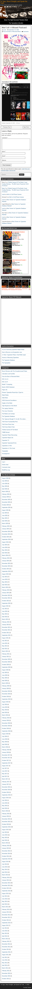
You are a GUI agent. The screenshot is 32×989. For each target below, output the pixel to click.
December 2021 (6, 627)
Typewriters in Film (7, 445)
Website (4, 160)
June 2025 (4, 515)
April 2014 (4, 872)
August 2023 (5, 574)
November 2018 (6, 725)
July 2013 (4, 896)
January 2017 (5, 784)
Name (4, 151)
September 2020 (6, 667)
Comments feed (6, 467)
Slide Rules (5, 397)
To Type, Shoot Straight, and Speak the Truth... (13, 2)
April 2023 (4, 584)
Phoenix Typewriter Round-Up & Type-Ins (12, 392)
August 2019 (5, 701)
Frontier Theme (27, 987)
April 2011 (4, 965)
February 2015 (5, 845)
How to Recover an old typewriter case (12, 352)
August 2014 (5, 861)
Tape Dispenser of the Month (9, 405)
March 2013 (5, 906)
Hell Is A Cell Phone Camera (14, 194)
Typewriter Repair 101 (7, 437)
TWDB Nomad (5, 432)
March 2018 (5, 747)
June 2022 (4, 611)
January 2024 (5, 560)
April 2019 (4, 712)
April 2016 (4, 808)
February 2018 (5, 749)
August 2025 (5, 510)
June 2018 (4, 739)
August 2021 (5, 638)
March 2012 (5, 938)
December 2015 (6, 819)
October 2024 (5, 536)
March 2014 (5, 874)
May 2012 (4, 933)
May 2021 (4, 646)
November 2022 (6, 598)
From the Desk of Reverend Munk (12, 31)
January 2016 (5, 816)
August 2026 (5, 478)
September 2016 (6, 795)
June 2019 (4, 707)
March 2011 (5, 968)
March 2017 (5, 779)
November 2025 (6, 502)
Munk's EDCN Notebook (8, 387)
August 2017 (5, 765)
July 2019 (4, 704)
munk (4, 29)
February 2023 (5, 590)
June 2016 (4, 803)
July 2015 (4, 832)
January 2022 (5, 624)
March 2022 (5, 619)
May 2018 (4, 741)
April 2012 (4, 936)
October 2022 (5, 600)
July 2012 (4, 928)
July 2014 (4, 864)
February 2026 (5, 494)
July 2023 (4, 576)
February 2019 (5, 717)
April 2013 (4, 904)
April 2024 (4, 552)
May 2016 (4, 805)
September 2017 (6, 763)
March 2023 (5, 587)
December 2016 (6, 787)
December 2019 (6, 691)
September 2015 (6, 827)
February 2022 (5, 622)
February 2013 (5, 909)
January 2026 (5, 496)
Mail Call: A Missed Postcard (14, 27)
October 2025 (5, 504)
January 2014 (5, 880)
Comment (5, 137)
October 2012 (5, 920)
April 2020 (4, 680)
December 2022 (6, 595)
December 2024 (6, 531)
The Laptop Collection (7, 408)
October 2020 (5, 664)
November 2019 (6, 693)
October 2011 (5, 949)
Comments (26, 31)
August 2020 (5, 670)
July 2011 (4, 957)
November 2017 (6, 757)
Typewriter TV (5, 440)
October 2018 (5, 728)
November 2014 (6, 853)
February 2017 (5, 781)
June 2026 (4, 483)
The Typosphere (6, 363)
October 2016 (5, 792)
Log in (3, 462)
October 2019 (5, 696)
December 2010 (6, 973)
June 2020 (4, 675)
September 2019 (6, 699)
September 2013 (6, 890)
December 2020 (6, 659)
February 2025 (5, 526)
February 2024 (5, 558)
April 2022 (4, 616)
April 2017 (4, 776)
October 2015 (5, 824)
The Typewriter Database (8, 360)
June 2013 (4, 898)
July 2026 (4, 480)
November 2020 (6, 662)
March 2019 (5, 715)
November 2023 (6, 566)
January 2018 (5, 752)
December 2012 (6, 914)
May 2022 (4, 614)
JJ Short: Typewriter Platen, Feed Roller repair (14, 354)
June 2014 (4, 867)
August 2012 (5, 925)
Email (4, 156)
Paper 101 (4, 389)
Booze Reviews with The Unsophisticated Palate (14, 371)
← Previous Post (6, 127)
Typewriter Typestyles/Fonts (9, 443)
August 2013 (5, 893)
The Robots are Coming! (8, 413)
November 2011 (6, 946)
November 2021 (6, 630)
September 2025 (6, 507)
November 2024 (6, 534)
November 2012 (6, 917)
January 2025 (5, 528)
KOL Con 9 (5, 381)
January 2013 (5, 912)
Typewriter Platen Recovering (9, 435)
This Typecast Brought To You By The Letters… (14, 419)
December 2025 (6, 499)
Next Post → (27, 127)
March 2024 (5, 555)
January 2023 (5, 592)
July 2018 (4, 736)
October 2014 (5, 856)
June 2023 (4, 579)
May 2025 (4, 518)
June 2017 (4, 771)
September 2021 (6, 635)
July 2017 (4, 768)
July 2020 (4, 672)
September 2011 (6, 952)
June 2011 (4, 960)
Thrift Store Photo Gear (8, 424)
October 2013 (5, 888)
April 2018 (4, 744)
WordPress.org (6, 470)
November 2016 (6, 789)
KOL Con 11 (5, 379)
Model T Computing (7, 384)
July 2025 (4, 512)
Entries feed (5, 464)
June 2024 (4, 547)
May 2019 (4, 709)
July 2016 (4, 800)
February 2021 (5, 654)
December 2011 (6, 944)
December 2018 (6, 723)
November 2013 (6, 885)
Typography (5, 451)
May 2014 (4, 869)
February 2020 (5, 686)
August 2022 (5, 606)
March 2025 (5, 523)
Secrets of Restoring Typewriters (10, 357)
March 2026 (5, 491)
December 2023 (6, 563)
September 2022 (6, 603)
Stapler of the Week (7, 403)
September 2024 (6, 539)
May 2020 (4, 677)
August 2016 (5, 797)
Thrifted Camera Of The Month (10, 429)
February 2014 (5, 877)
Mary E (4, 188)
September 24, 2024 (13, 29)
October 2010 (5, 978)
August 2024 (5, 542)
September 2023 (6, 571)
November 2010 (6, 976)
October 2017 (5, 760)
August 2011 (5, 954)
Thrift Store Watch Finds (8, 427)
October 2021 (5, 632)
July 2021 (4, 640)
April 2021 (4, 648)
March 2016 (5, 811)
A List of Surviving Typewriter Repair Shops (13, 349)
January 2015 (5, 848)
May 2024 (4, 550)
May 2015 (4, 837)
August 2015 (5, 829)
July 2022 (4, 608)
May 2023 (4, 582)
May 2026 (4, 486)
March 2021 (5, 651)
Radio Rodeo (5, 395)
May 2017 (4, 773)
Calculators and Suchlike (8, 373)
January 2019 (5, 720)
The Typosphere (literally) (16, 23)
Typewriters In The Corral (8, 448)
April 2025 (4, 520)
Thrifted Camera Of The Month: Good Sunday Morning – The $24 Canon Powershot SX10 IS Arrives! (15, 184)
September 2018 (6, 731)
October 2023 (5, 568)
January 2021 (5, 656)
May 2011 (4, 962)
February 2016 (5, 813)
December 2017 (6, 755)
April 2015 (4, 840)
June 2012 (4, 930)
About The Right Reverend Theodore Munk (16, 20)
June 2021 (4, 643)
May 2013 (4, 901)
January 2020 (5, 688)
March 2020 (5, 683)
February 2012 (5, 941)
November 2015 (6, 821)
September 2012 (6, 922)
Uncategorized (5, 453)
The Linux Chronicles (7, 411)
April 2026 (4, 489)
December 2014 (6, 851)
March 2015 (5, 843)
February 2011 (5, 970)
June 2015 (4, 835)
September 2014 (6, 858)
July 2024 (4, 544)
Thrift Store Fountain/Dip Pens (10, 421)
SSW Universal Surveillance (9, 400)
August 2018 (5, 733)
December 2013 (6, 882)
